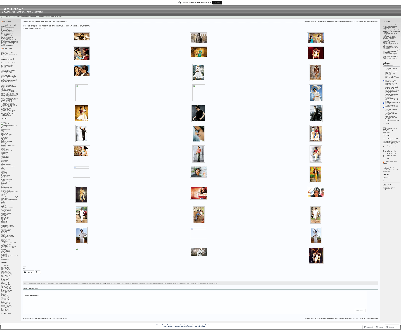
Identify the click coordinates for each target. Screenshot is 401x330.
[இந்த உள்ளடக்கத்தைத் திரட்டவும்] (2, 22)
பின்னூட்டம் (360, 310)
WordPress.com (387, 189)
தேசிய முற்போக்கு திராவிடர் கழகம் (9, 191)
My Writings (4, 241)
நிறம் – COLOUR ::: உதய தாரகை (9, 199)
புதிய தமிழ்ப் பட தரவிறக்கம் (7, 207)
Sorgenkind (4, 254)
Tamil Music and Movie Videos (9, 255)
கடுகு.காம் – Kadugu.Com (8, 145)
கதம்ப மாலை (4, 146)
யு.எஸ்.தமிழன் (4, 214)
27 (391, 155)
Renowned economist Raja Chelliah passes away (8, 84)
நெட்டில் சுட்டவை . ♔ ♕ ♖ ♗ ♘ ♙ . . (9, 201)
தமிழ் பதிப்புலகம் (5, 184)
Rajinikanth (127, 283)
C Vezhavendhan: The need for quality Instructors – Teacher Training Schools (45, 21)
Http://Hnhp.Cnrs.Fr (390, 116)
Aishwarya (4, 126)
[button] (81, 37)
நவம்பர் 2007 (4, 287)
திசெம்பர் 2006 (4, 302)
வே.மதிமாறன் (4, 221)
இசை (2, 130)
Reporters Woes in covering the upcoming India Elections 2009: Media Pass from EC (9, 112)
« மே (384, 158)
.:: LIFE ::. (3, 122)
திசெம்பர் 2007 (4, 286)
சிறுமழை (3, 171)
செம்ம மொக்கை (5, 178)
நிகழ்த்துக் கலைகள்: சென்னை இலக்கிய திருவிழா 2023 (8, 44)
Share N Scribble (5, 250)
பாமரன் (2, 203)
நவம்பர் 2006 (4, 303)
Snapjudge (31, 28)
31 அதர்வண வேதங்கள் (7, 30)
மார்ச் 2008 (3, 282)
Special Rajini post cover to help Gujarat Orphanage (390, 44)
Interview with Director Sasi (8, 69)
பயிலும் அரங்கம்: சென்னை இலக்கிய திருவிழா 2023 (7, 32)
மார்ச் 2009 (3, 267)
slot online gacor (394, 93)
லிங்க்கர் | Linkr (5, 215)
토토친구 (393, 84)
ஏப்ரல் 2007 (3, 297)
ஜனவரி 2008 (4, 284)
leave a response (194, 283)
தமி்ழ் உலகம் (4, 186)
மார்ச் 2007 (3, 298)
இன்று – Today (5, 133)
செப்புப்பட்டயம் (4, 176)
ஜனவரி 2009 (4, 268)
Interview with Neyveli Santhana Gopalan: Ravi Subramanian (7, 66)
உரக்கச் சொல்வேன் (5, 135)
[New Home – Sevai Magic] (5, 123)
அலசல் (2, 127)
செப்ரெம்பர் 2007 (5, 290)
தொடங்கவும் (217, 2)
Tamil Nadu (65, 283)
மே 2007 (3, 295)
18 (387, 153)
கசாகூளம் (3, 144)
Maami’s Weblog (5, 239)
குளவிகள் (3, 153)
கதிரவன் (3, 148)
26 (389, 155)
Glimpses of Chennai (7, 235)
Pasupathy (108, 283)
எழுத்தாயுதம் (4, 138)
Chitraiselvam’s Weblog (7, 226)
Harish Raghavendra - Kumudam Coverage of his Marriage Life (390, 41)
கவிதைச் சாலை (5, 149)
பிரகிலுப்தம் (4, 205)
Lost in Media (4, 237)
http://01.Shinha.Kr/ (390, 74)
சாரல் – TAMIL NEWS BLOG (8, 167)
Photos (114, 283)
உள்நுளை (385, 185)
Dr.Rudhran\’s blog (6, 227)
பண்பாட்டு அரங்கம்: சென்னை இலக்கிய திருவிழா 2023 (8, 36)
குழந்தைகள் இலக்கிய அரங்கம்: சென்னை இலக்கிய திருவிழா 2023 (9, 40)
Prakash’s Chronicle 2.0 (7, 247)
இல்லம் (2, 17)
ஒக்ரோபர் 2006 (4, 305)
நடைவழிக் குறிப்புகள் (6, 192)
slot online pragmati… (390, 96)
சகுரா (2, 163)
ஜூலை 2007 (4, 293)
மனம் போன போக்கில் (6, 209)
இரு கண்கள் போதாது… (7, 134)
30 (383, 156)
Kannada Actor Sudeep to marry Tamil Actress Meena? (390, 34)
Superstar (148, 283)
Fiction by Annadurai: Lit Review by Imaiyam (8, 71)
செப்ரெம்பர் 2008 (5, 274)
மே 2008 (3, 279)
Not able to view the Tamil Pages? (50, 17)
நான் (2, 195)
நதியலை (3, 194)
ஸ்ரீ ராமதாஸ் (4, 222)
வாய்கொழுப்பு (4, 218)
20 (391, 153)
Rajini (122, 283)
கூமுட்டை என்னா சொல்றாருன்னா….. (5, 157)
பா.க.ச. (3, 202)
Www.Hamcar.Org (390, 112)
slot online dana (394, 90)
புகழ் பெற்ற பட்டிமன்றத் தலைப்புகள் (9, 42)
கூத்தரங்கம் (4, 154)
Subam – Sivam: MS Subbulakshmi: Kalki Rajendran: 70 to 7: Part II (8, 74)
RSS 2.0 (181, 283)
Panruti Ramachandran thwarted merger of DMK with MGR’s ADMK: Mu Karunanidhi (9, 92)
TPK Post (3, 257)
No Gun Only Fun (6, 244)
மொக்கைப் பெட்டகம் (6, 213)
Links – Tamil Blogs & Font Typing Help (24, 17)
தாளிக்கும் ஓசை (5, 188)
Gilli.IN (3, 234)
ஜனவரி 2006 (4, 310)
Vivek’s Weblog (5, 259)
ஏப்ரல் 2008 (3, 280)
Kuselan (88, 283)
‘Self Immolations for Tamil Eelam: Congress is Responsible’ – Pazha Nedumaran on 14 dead (8, 101)
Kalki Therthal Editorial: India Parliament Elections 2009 (9, 77)
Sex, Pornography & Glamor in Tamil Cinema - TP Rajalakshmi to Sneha (391, 31)
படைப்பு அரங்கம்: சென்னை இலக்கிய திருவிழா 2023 (7, 28)
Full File (396, 87)
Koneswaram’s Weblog (7, 236)
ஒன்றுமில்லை (4, 140)
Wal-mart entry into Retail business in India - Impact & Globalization (390, 47)
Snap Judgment (5, 252)
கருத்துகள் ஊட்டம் (387, 188)
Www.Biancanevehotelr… (392, 120)
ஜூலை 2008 (4, 276)
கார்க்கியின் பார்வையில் (6, 150)
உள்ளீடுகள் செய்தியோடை (389, 187)
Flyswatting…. (5, 231)
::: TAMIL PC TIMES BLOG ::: (9, 125)
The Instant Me (5, 256)
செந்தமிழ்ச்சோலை (5, 175)
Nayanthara (102, 283)
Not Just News (5, 245)
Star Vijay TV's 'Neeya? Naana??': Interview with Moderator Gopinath (389, 37)
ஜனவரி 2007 (4, 301)
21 (393, 153)
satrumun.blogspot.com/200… (391, 138)
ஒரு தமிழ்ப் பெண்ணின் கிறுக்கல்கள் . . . (6, 142)
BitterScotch (4, 224)
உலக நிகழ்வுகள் (4, 137)
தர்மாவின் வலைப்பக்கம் (6, 187)
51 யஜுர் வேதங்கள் (5, 38)
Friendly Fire (4, 232)
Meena (93, 283)
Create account (387, 184)
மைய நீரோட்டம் (4, 211)
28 (393, 155)
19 (389, 153)
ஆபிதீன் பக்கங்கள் (5, 129)
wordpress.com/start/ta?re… (390, 143)
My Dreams (4, 240)
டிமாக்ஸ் (3, 180)
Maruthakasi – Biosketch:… (389, 73)
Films (80, 283)
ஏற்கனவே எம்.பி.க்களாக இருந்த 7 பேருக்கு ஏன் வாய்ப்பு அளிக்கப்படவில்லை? (9, 88)
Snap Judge (7, 48)
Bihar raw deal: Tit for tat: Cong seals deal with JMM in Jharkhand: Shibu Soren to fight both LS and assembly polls (9, 107)
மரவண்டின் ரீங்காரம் (6, 210)
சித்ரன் (2, 168)
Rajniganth (137, 283)
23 (383, 155)
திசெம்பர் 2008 (4, 269)
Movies (97, 283)
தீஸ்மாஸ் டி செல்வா (5, 190)
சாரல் (2, 165)
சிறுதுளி (3, 169)
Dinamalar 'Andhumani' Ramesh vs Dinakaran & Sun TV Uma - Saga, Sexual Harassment (390, 26)
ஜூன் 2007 (3, 294)
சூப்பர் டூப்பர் (4, 173)
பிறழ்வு (2, 206)
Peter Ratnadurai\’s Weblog (8, 246)
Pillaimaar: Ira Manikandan (392, 102)
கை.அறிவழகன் (4, 160)
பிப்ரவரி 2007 (4, 299)
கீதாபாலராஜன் (4, 152)
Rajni (132, 283)
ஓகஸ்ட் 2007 (4, 291)
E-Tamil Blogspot (6, 230)
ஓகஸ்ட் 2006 (4, 307)
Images (84, 283)
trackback (205, 283)
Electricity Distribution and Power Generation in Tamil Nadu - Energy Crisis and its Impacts (390, 55)
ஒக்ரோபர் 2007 (4, 288)
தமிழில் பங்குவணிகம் (6, 182)
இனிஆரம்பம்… (4, 131)
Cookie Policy (201, 326)
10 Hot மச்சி (7, 21)
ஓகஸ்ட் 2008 (4, 275)
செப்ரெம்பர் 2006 (5, 306)
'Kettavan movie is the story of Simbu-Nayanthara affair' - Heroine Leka (391, 51)
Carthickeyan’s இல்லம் (7, 225)
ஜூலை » (388, 158)
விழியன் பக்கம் (4, 220)
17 (385, 153)
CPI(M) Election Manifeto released (6, 115)
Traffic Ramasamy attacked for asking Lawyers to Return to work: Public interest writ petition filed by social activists (9, 96)
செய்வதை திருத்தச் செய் (7, 179)
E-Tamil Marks (6, 314)
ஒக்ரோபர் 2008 (4, 272)
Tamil (60, 283)
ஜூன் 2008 (3, 278)
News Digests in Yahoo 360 (8, 242)
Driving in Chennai (6, 229)
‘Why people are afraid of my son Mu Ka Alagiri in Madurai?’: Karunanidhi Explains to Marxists (9, 80)
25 (387, 155)
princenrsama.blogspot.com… (391, 142)
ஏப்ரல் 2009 (3, 265)
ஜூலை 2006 (4, 309)
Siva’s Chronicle (5, 251)
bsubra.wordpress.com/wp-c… (391, 141)
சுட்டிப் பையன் (4, 172)
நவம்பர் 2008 (4, 271)
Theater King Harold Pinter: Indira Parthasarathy (8, 63)
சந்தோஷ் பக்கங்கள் (6, 164)
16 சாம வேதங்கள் (5, 34)
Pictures (118, 283)
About (8, 17)
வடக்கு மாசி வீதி (5, 217)
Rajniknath (143, 283)
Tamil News (13, 9)
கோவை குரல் (4, 161)
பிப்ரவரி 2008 (4, 283)
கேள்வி (2, 159)
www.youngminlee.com (391, 71)
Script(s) (3, 249)
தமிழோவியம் (4, 183)
